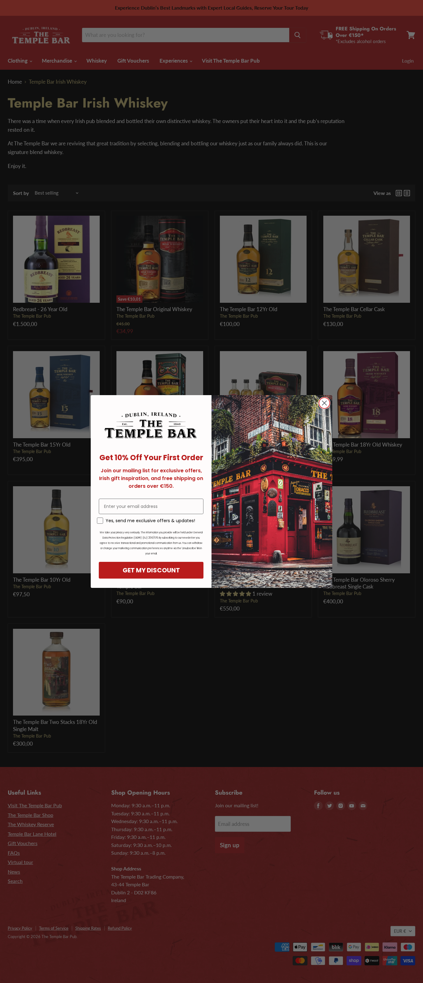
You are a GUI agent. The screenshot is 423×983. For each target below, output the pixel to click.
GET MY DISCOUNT (151, 570)
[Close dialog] (324, 403)
